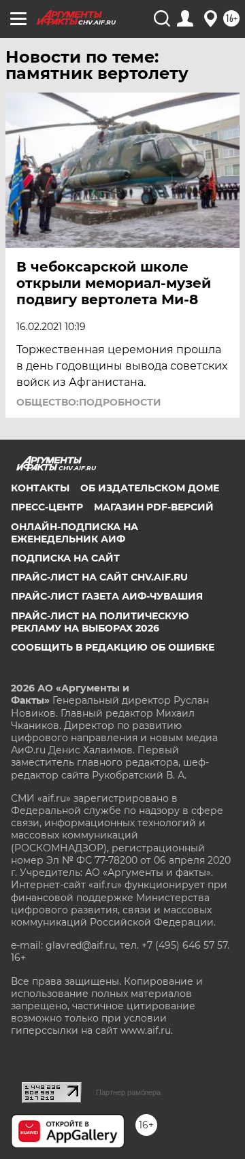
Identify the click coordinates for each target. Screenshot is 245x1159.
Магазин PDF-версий (154, 507)
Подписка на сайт (65, 558)
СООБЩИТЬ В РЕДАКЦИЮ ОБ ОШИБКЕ (112, 647)
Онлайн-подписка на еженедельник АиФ (74, 533)
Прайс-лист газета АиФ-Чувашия (107, 596)
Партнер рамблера (128, 1092)
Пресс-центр (47, 507)
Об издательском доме (149, 488)
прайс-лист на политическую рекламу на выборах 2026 (100, 622)
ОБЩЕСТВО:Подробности (88, 402)
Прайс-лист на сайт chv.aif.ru (99, 577)
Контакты (40, 488)
